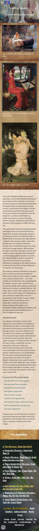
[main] (19, 11)
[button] (2, 2)
